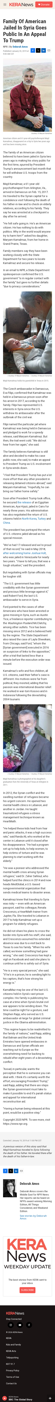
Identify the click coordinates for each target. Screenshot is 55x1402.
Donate (45, 4)
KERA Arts (11, 1351)
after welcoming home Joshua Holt (24, 553)
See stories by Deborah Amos (33, 1217)
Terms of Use (12, 1377)
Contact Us (11, 1383)
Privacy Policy (12, 1370)
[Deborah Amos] (10, 1188)
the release (24, 502)
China (6, 522)
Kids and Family (13, 1345)
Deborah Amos (20, 46)
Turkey (42, 518)
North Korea (29, 518)
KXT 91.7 (10, 1364)
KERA (8, 1338)
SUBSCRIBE (27, 1290)
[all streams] (51, 1398)
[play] (5, 1398)
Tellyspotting (12, 1358)
